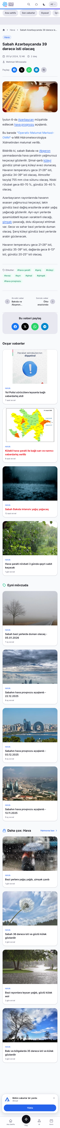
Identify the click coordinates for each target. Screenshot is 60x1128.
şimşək (7, 221)
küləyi (47, 160)
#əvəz (7, 275)
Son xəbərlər (28, 13)
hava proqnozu (24, 124)
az (52, 4)
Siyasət (45, 13)
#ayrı (18, 275)
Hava (12, 30)
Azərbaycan (26, 119)
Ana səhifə (10, 13)
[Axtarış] (28, 4)
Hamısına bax (47, 830)
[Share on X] (21, 70)
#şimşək (41, 275)
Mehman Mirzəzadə (16, 61)
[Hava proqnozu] (36, 4)
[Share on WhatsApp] (29, 70)
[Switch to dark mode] (44, 4)
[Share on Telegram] (36, 70)
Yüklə (30, 1108)
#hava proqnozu (12, 281)
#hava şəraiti (23, 270)
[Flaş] (26, 1119)
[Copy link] (44, 70)
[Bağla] (54, 1098)
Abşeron (44, 150)
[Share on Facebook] (14, 70)
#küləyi (49, 270)
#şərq (38, 270)
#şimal (29, 275)
